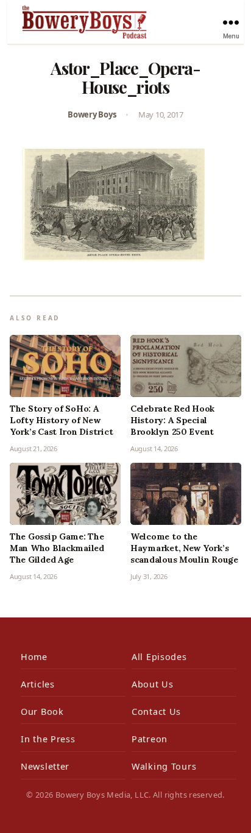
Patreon (150, 739)
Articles (38, 684)
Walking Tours (164, 766)
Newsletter (45, 766)
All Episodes (159, 657)
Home (34, 657)
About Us (153, 684)
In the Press (48, 739)
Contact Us (156, 711)
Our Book (42, 711)
